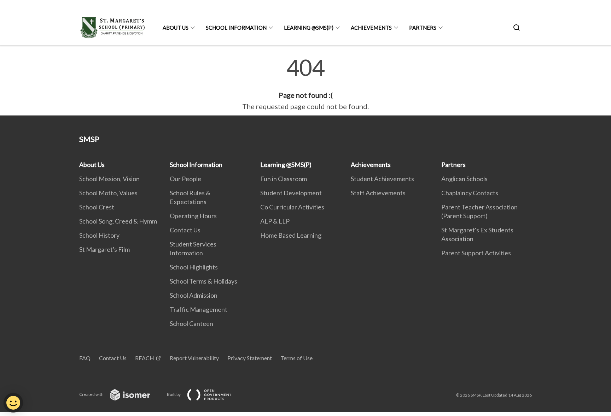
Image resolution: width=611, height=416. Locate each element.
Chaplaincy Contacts (469, 193)
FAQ (85, 358)
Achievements (371, 27)
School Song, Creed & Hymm (118, 221)
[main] (305, 84)
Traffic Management (198, 309)
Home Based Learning (290, 235)
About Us (175, 27)
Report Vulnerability (194, 358)
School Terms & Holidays (203, 281)
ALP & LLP (275, 221)
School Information (236, 27)
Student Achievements (382, 179)
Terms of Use (296, 358)
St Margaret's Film (104, 249)
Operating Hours (193, 216)
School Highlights (194, 267)
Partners (422, 27)
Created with (91, 394)
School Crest (96, 207)
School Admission (193, 295)
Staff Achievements (378, 193)
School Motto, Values (108, 193)
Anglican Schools (464, 179)
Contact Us (185, 230)
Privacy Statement (249, 358)
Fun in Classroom (283, 179)
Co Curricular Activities (292, 207)
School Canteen (191, 323)
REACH (144, 358)
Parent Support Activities (476, 253)
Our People (185, 179)
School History (99, 235)
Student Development (291, 193)
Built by (174, 394)
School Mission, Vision (109, 179)
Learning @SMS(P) (308, 27)
